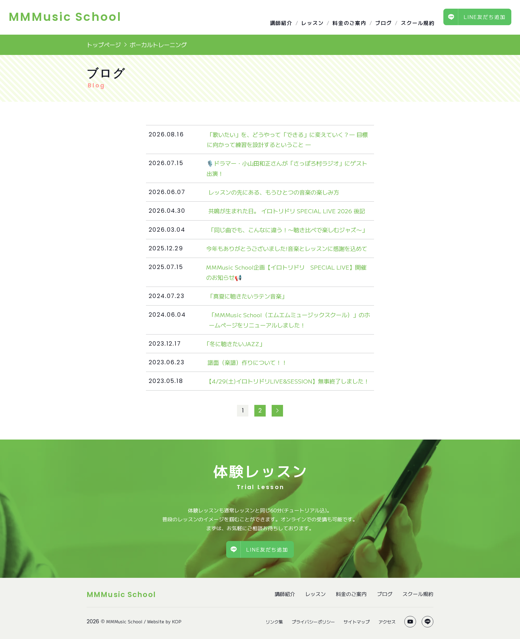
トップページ (104, 44)
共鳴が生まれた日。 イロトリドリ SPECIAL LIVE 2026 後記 (286, 211)
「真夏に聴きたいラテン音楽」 (247, 296)
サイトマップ (357, 621)
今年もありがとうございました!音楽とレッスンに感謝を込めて (286, 248)
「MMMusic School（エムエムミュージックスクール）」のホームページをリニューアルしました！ (289, 319)
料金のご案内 (349, 22)
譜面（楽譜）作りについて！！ (247, 362)
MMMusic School (124, 621)
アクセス (387, 621)
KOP (176, 621)
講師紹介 (281, 22)
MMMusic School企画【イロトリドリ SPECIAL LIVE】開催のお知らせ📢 (286, 272)
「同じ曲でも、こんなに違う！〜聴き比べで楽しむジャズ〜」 (288, 229)
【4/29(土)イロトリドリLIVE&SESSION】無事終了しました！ (287, 381)
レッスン (312, 22)
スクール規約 (418, 22)
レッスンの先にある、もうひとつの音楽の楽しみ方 (273, 192)
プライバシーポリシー (313, 621)
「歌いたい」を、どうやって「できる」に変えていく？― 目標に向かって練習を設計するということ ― (287, 139)
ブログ (383, 22)
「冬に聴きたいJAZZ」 (234, 343)
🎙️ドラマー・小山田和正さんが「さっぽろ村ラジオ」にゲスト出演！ (286, 168)
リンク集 (274, 621)
